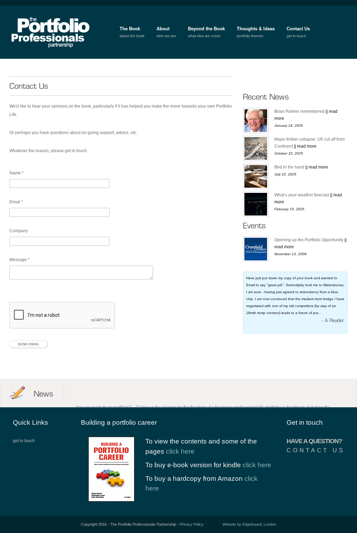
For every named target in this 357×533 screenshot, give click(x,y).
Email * (16, 201)
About (163, 28)
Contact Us (298, 28)
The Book (130, 28)
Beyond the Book (206, 28)
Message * (19, 259)
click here (180, 451)
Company (18, 230)
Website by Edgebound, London (249, 524)
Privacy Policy (192, 524)
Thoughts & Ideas (256, 28)
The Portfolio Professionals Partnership (53, 32)
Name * (16, 173)
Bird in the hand (301, 167)
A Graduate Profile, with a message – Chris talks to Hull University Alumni (144, 388)
